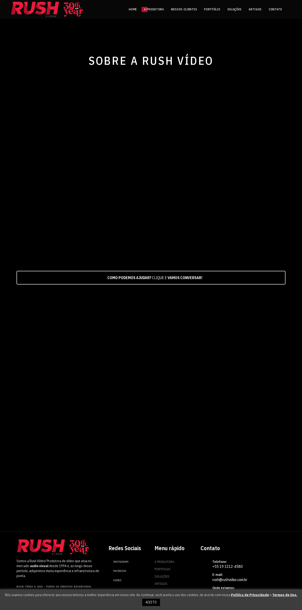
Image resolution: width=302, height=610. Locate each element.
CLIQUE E (154, 277)
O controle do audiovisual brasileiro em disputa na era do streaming (57, 456)
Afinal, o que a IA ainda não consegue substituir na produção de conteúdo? (241, 456)
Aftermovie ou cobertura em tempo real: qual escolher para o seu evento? (150, 456)
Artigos (161, 584)
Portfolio (162, 569)
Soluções (162, 576)
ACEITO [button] (151, 602)
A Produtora (164, 562)
